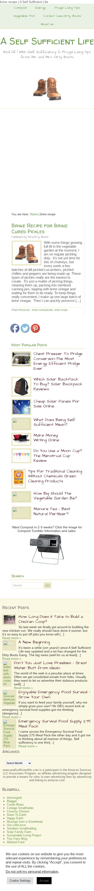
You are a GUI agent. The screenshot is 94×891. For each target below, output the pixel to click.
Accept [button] (44, 880)
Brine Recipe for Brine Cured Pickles (40, 228)
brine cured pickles (42, 309)
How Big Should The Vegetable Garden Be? (55, 495)
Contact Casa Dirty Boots (62, 16)
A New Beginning (34, 642)
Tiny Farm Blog (17, 838)
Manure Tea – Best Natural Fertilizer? (52, 511)
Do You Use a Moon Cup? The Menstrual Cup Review (58, 455)
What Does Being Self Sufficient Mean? (54, 422)
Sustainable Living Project (24, 835)
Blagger (12, 801)
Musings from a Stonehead (24, 821)
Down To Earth (16, 815)
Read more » (11, 638)
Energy (41, 7)
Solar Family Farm (19, 832)
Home (34, 214)
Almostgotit (14, 797)
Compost (20, 7)
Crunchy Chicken (18, 811)
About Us (47, 24)
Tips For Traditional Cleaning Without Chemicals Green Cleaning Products (55, 476)
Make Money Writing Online (46, 437)
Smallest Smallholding (21, 828)
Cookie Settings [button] (20, 880)
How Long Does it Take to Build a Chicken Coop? (50, 619)
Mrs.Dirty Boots (38, 237)
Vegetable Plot (24, 16)
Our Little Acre (16, 825)
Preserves (24, 309)
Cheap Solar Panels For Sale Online (57, 403)
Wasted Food (15, 842)
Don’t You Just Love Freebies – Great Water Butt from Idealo (50, 665)
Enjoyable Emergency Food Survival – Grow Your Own (54, 694)
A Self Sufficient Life (47, 41)
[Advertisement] (47, 158)
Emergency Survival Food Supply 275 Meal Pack (54, 723)
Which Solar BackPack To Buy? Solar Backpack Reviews (58, 384)
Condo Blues (15, 804)
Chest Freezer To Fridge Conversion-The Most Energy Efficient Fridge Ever (58, 361)
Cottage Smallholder (20, 808)
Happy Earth (15, 818)
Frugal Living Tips (67, 7)
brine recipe (61, 309)
